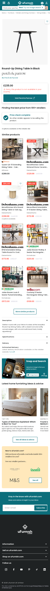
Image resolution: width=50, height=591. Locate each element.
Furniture (11, 13)
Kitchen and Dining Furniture (25, 13)
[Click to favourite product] (47, 21)
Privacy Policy (37, 586)
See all (35, 480)
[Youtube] (21, 569)
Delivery (5, 343)
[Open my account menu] (46, 3)
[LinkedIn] (44, 569)
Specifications (8, 337)
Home (4, 13)
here (11, 352)
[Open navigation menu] (4, 3)
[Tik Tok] (36, 569)
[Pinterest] (29, 569)
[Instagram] (6, 569)
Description (7, 320)
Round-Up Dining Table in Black (21, 68)
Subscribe (40, 508)
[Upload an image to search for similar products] (42, 3)
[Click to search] (45, 8)
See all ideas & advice (25, 439)
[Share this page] (8, 3)
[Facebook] (13, 569)
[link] (12, 149)
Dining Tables (41, 13)
